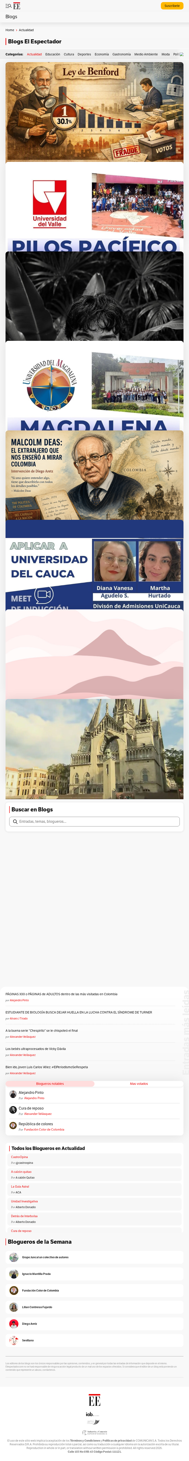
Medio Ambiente (146, 54)
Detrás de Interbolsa (24, 1216)
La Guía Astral (20, 1187)
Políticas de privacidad (117, 1440)
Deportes (84, 54)
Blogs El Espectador (34, 41)
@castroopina (24, 1163)
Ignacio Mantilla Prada (36, 1274)
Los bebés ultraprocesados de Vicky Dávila (36, 1049)
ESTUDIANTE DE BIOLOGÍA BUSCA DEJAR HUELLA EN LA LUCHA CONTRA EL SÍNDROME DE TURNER (79, 1012)
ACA (18, 1192)
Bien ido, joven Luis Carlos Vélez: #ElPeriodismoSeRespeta (47, 1067)
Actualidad (34, 54)
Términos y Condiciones (85, 1440)
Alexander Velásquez (22, 1036)
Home (10, 30)
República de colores (36, 1124)
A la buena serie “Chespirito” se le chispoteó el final (42, 1031)
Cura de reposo (31, 1108)
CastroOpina (19, 1157)
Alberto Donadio (26, 1207)
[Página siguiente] (114, 790)
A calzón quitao (21, 1172)
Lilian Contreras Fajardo (37, 1307)
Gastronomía (121, 54)
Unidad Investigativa (24, 1201)
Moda (166, 54)
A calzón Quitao (25, 1177)
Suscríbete (172, 6)
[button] (183, 54)
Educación (52, 54)
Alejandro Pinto (19, 1000)
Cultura (69, 54)
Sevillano (28, 1340)
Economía (102, 54)
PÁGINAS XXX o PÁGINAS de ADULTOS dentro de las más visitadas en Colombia (61, 994)
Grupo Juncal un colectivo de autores (45, 1257)
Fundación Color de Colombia (44, 1129)
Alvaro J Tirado (19, 1018)
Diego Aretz (29, 1323)
